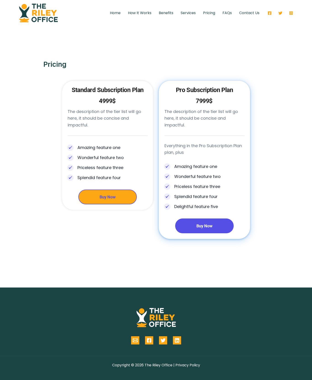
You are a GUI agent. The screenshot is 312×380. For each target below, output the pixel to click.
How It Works (139, 12)
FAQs (227, 12)
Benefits (166, 12)
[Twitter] (280, 13)
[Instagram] (291, 13)
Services (188, 12)
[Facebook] (270, 13)
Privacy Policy (187, 365)
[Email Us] (135, 340)
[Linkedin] (177, 340)
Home (115, 12)
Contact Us (249, 12)
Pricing (209, 12)
